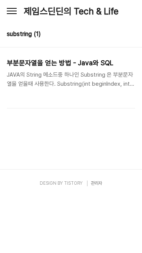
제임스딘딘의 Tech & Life (71, 11)
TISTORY (73, 183)
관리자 (96, 183)
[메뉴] (11, 11)
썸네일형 (120, 34)
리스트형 (130, 34)
